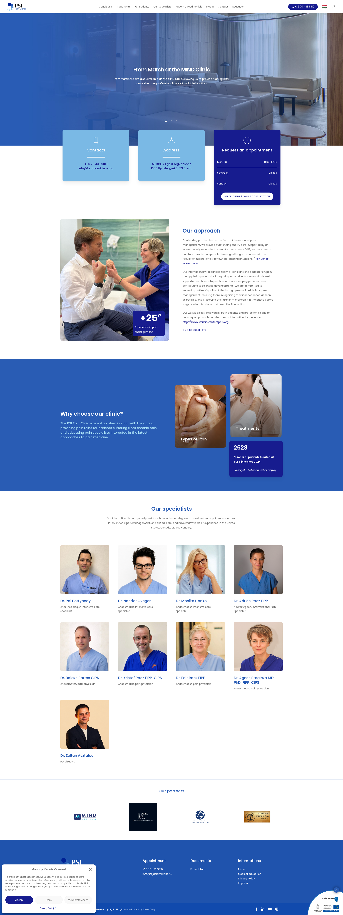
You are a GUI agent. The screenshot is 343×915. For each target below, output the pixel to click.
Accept (19, 899)
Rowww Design (149, 909)
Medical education (249, 874)
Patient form (198, 869)
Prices (241, 869)
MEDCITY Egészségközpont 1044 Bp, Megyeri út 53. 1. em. (171, 166)
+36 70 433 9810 (96, 164)
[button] (90, 869)
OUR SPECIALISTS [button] (195, 330)
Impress (243, 883)
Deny (49, 899)
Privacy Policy (47, 908)
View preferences (78, 899)
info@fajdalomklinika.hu (95, 168)
